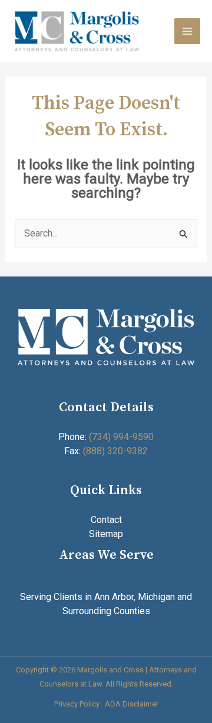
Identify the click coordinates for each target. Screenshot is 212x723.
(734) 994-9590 (121, 436)
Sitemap (106, 533)
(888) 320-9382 (115, 451)
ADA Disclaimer (131, 703)
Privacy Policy (77, 703)
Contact (106, 519)
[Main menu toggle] (187, 31)
